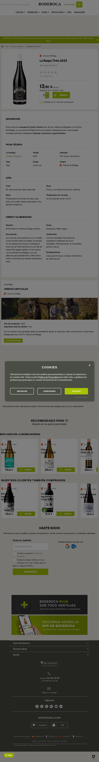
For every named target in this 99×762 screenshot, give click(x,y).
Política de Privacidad (48, 377)
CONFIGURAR (49, 391)
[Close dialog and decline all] (90, 365)
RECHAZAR (22, 391)
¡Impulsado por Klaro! (81, 397)
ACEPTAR (76, 391)
